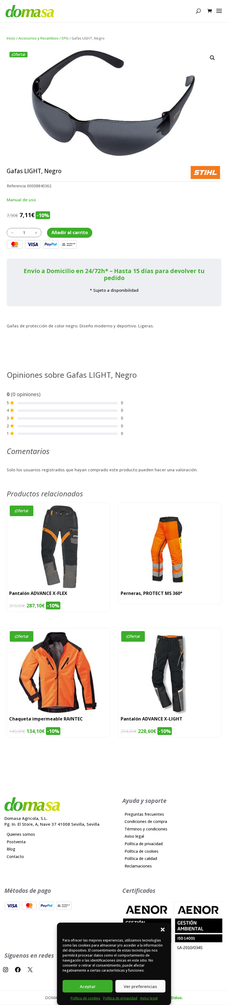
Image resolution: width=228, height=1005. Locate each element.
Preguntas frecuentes (144, 814)
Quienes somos (21, 834)
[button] (162, 929)
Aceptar (88, 986)
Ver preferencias (140, 986)
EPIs (65, 38)
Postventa (16, 841)
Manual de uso (21, 199)
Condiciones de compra (146, 821)
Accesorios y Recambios (38, 38)
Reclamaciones (138, 866)
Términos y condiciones (146, 829)
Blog (11, 849)
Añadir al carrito (69, 232)
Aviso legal (149, 998)
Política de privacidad (120, 998)
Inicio (11, 38)
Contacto (15, 856)
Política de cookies (85, 998)
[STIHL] (205, 172)
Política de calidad (141, 858)
